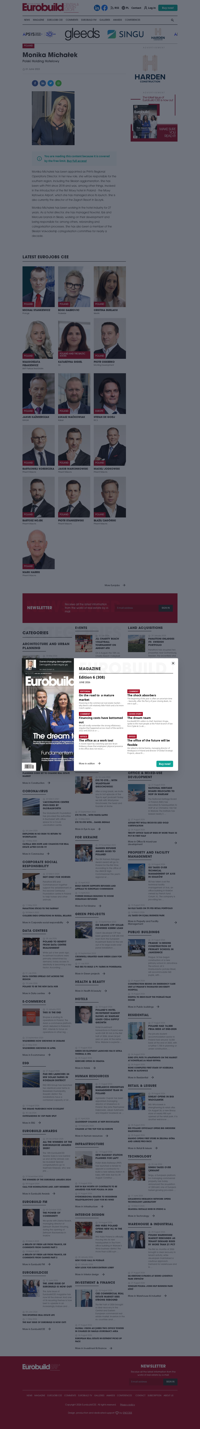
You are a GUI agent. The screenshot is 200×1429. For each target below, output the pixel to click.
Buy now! (165, 764)
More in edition (90, 764)
